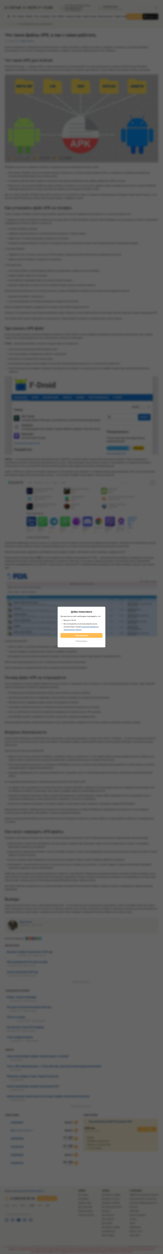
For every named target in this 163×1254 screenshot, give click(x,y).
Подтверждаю (81, 635)
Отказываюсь (81, 641)
